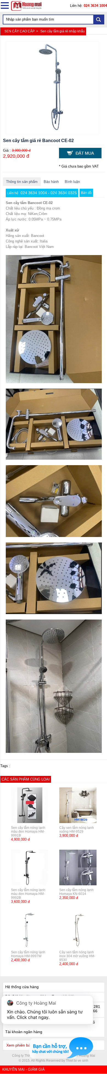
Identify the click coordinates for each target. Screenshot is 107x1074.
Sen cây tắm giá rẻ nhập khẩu (62, 31)
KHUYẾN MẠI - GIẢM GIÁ (23, 1069)
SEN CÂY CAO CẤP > (21, 31)
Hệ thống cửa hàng (22, 987)
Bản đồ (86, 193)
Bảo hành (51, 182)
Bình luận (72, 182)
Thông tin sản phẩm (22, 182)
